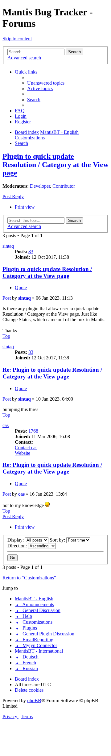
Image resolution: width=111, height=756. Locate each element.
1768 (33, 431)
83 (30, 251)
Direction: (17, 545)
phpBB (34, 700)
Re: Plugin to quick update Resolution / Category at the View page (52, 373)
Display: (16, 539)
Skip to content (17, 38)
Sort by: (58, 539)
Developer (40, 186)
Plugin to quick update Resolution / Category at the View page (55, 164)
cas (5, 425)
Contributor (63, 186)
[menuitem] (45, 83)
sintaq (8, 246)
